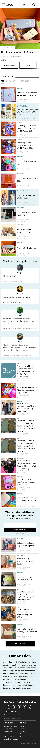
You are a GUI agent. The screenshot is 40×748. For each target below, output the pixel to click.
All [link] (2, 81)
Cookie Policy (8, 731)
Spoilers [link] (25, 81)
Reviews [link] (13, 81)
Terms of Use (8, 734)
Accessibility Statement (11, 739)
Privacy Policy (8, 729)
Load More (20, 644)
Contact (22, 731)
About (22, 726)
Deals (28, 65)
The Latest (8, 76)
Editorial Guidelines (9, 736)
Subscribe (23, 729)
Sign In (25, 4)
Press (21, 736)
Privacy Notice (20, 533)
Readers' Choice (9, 65)
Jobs (21, 734)
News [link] (3, 84)
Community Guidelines (10, 726)
